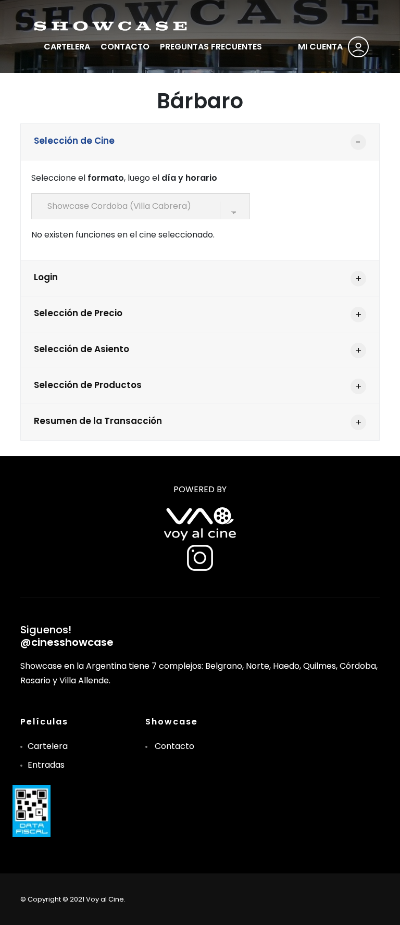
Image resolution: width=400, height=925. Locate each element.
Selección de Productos (88, 385)
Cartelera (48, 746)
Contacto (174, 746)
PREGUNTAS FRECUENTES (211, 47)
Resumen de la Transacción (98, 421)
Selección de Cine (74, 140)
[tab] (200, 142)
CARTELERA (67, 47)
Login (46, 277)
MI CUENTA (320, 47)
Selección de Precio (78, 313)
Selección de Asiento (81, 349)
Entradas (46, 765)
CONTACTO (125, 47)
